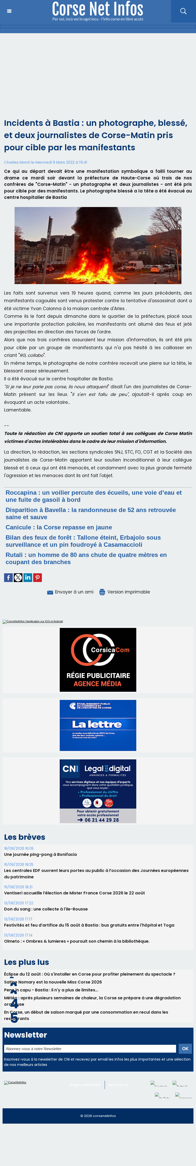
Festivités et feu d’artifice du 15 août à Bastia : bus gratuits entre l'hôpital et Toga (89, 925)
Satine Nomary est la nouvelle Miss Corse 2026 (53, 982)
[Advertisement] (98, 71)
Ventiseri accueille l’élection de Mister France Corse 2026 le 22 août (74, 893)
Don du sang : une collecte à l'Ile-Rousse (46, 909)
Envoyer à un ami (73, 592)
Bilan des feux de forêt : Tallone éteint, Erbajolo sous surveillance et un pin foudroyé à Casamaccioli (83, 541)
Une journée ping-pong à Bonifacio (40, 854)
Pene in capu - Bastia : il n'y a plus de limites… (51, 990)
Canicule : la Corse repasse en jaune (59, 527)
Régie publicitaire (85, 1084)
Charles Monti (17, 162)
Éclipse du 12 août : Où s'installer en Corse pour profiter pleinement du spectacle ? (89, 974)
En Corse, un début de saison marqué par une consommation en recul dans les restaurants (86, 1015)
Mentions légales (123, 1084)
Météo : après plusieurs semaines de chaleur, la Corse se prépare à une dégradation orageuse (92, 1001)
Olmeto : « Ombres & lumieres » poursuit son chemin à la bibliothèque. (77, 941)
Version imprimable (128, 592)
